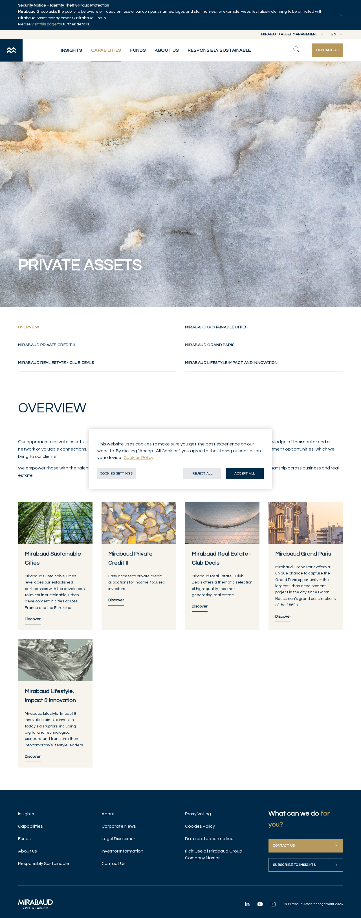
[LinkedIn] (247, 904)
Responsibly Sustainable (43, 863)
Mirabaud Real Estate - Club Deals (56, 363)
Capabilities (30, 826)
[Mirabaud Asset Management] (35, 904)
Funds (24, 838)
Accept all (244, 473)
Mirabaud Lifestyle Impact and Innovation (231, 363)
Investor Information (122, 851)
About (108, 814)
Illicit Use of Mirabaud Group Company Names (213, 854)
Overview (39, 327)
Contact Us (114, 863)
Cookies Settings (116, 473)
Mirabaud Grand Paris (209, 345)
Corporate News (119, 826)
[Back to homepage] (11, 50)
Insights (26, 814)
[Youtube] (260, 904)
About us (27, 851)
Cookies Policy (200, 826)
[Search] (296, 49)
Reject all (202, 473)
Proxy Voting (198, 814)
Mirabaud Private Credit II (46, 345)
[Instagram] (273, 904)
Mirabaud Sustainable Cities (216, 327)
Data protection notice (209, 838)
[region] (180, 459)
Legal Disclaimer (118, 838)
